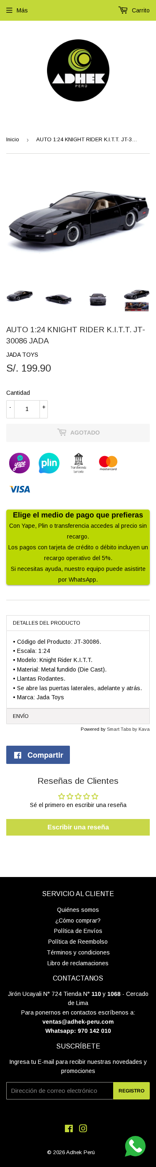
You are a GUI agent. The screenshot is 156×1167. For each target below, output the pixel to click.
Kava (144, 729)
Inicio (12, 139)
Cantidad (18, 392)
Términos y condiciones (78, 952)
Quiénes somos (78, 909)
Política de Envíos (78, 931)
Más (22, 10)
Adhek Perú (80, 1152)
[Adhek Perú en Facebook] (68, 1129)
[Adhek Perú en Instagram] (83, 1129)
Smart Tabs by (123, 729)
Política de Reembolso (78, 941)
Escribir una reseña (78, 827)
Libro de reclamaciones (78, 963)
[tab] (78, 623)
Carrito (140, 10)
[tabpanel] (78, 670)
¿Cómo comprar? (78, 920)
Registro (131, 1091)
